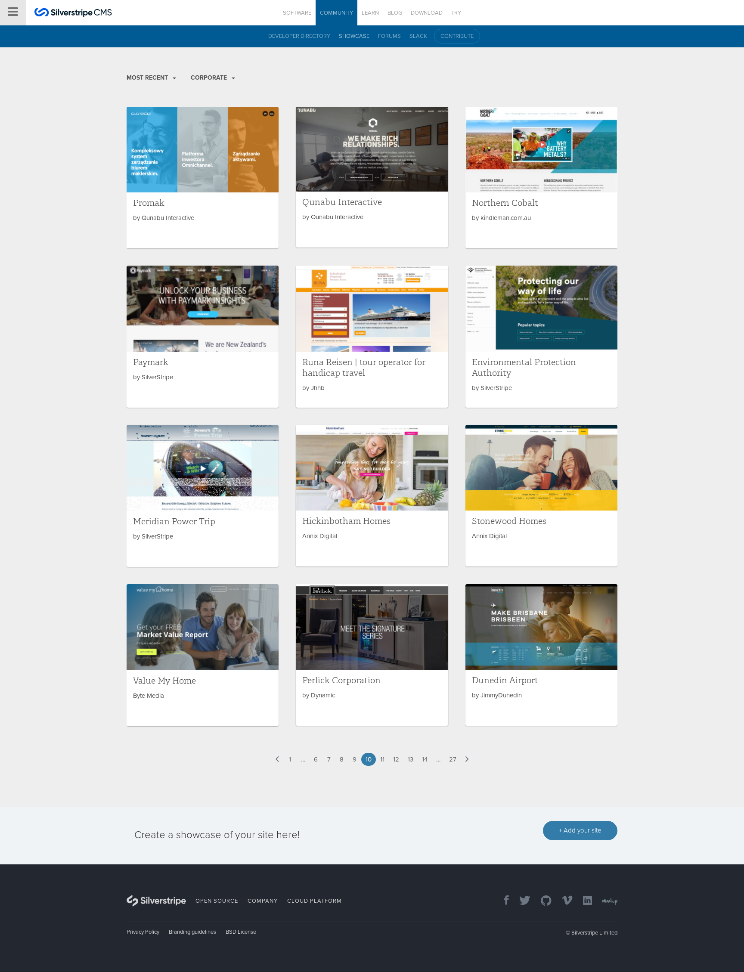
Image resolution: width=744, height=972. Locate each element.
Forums (389, 36)
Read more (203, 177)
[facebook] (502, 901)
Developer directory (299, 36)
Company (263, 901)
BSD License (241, 932)
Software (297, 12)
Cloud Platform (314, 901)
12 (396, 759)
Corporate (210, 77)
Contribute (457, 36)
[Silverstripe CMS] (73, 13)
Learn (370, 12)
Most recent (148, 77)
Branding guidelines (192, 932)
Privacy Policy (143, 932)
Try (456, 12)
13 (410, 759)
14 (425, 759)
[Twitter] (520, 901)
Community (336, 12)
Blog (395, 12)
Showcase (354, 36)
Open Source (216, 901)
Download (427, 12)
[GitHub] (542, 901)
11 (382, 759)
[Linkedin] (583, 901)
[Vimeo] (563, 901)
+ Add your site (580, 830)
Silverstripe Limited (594, 932)
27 (452, 759)
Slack (418, 36)
